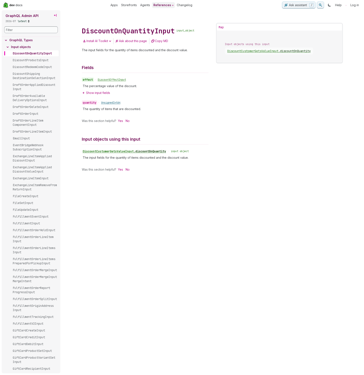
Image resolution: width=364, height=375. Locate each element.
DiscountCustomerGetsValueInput (124, 151)
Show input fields (98, 93)
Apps (114, 5)
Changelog (184, 5)
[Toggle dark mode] (329, 5)
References (162, 5)
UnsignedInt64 (110, 102)
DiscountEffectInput (112, 79)
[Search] (320, 5)
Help (338, 5)
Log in (354, 5)
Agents (145, 5)
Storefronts (129, 5)
